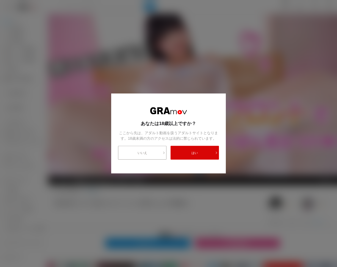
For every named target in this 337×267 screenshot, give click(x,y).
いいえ (142, 153)
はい (194, 153)
